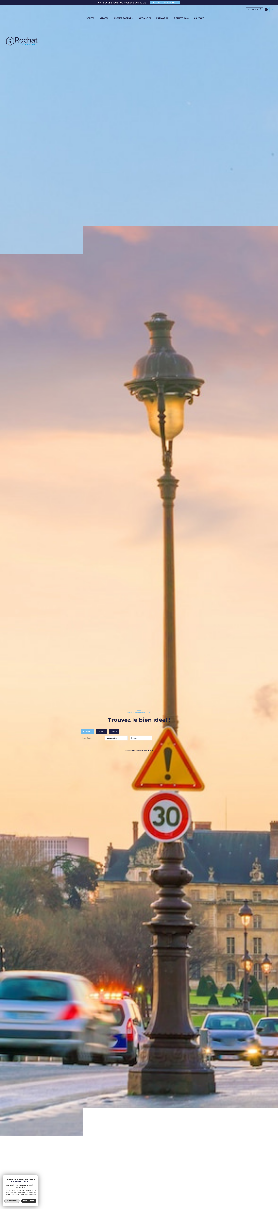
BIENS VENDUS (181, 18)
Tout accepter (29, 1201)
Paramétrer (12, 1201)
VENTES (90, 18)
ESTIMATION (162, 18)
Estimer (114, 731)
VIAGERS (104, 18)
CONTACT (199, 18)
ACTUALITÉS (145, 18)
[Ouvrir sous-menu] (133, 18)
